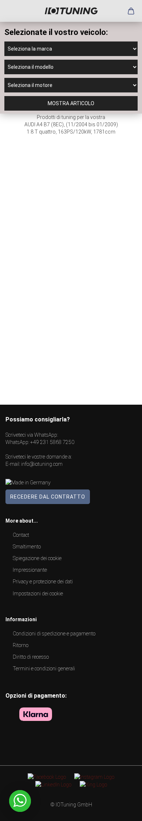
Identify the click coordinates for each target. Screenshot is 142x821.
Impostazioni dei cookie (38, 593)
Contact (21, 535)
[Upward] (122, 810)
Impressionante (30, 570)
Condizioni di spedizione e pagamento (54, 633)
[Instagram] (94, 777)
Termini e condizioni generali (44, 668)
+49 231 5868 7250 (52, 442)
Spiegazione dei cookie (37, 558)
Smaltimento (27, 547)
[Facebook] (47, 777)
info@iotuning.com (42, 464)
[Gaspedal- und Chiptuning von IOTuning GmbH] (71, 11)
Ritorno (20, 645)
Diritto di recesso (31, 657)
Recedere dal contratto (47, 497)
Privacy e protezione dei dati (43, 581)
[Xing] (93, 784)
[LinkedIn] (53, 784)
